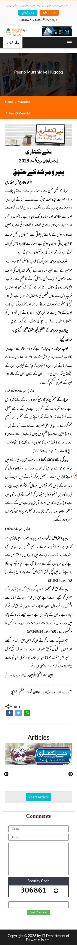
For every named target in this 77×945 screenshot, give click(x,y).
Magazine (24, 101)
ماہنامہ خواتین (28, 13)
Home (9, 101)
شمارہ (10, 42)
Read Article (38, 797)
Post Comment (38, 912)
